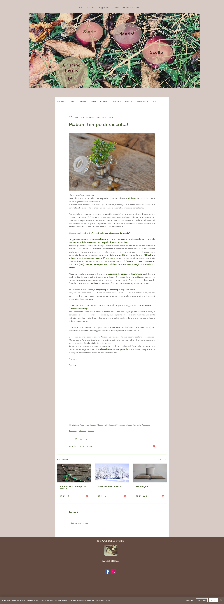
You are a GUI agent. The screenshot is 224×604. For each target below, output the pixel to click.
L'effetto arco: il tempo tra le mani (73, 487)
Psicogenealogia (142, 101)
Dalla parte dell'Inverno (109, 486)
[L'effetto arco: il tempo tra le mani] (74, 473)
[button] (164, 101)
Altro (154, 101)
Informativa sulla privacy (101, 600)
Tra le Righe (142, 486)
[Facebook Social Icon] (107, 571)
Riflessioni (83, 101)
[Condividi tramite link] (87, 439)
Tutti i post (61, 101)
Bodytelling (104, 101)
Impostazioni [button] (189, 600)
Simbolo (72, 101)
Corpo (93, 101)
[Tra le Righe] (150, 473)
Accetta (213, 600)
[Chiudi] (221, 600)
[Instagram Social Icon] (113, 571)
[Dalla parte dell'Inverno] (112, 473)
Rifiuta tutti (202, 600)
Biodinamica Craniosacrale (122, 101)
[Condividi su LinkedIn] (81, 439)
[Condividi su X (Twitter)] (76, 439)
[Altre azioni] (153, 117)
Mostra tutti (163, 459)
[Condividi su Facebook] (70, 439)
